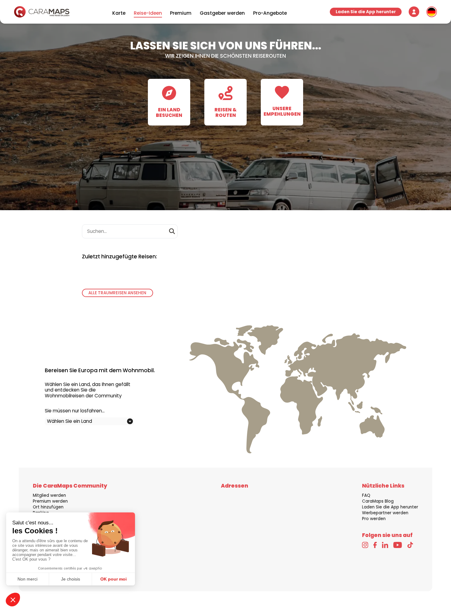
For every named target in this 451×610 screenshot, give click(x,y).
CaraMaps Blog (378, 501)
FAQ (366, 495)
